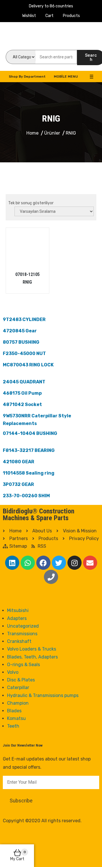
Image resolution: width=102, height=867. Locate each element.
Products (71, 15)
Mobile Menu (66, 76)
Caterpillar (18, 687)
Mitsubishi (18, 610)
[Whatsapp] (28, 563)
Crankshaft (19, 641)
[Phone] (51, 577)
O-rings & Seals (23, 664)
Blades (14, 710)
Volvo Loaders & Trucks (31, 649)
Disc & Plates (21, 680)
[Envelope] (90, 563)
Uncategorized (23, 626)
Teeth (13, 726)
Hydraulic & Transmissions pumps (42, 695)
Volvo (12, 672)
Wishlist (29, 15)
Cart (49, 15)
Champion (18, 703)
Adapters (17, 618)
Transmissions (22, 633)
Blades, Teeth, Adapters (32, 657)
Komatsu (16, 718)
